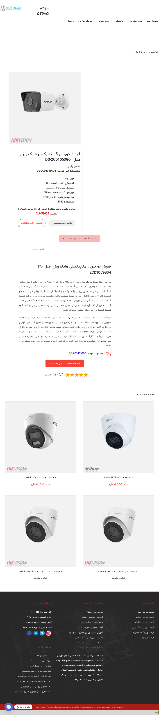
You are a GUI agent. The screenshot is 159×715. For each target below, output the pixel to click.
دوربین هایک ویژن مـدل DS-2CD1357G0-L (40, 477)
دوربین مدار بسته (95, 612)
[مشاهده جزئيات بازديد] (157, 712)
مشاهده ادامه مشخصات (62, 223)
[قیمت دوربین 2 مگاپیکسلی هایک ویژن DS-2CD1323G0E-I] (118, 531)
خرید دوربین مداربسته (75, 318)
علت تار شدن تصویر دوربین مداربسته (35, 676)
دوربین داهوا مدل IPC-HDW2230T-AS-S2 (118, 477)
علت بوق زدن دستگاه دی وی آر (38, 665)
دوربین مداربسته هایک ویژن (95, 282)
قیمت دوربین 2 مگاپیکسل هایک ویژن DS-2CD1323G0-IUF (40, 571)
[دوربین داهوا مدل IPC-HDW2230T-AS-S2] (118, 437)
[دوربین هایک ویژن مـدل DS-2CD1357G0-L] (40, 437)
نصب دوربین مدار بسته (92, 617)
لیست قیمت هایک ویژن (38, 300)
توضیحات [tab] (38, 249)
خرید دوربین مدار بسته (92, 622)
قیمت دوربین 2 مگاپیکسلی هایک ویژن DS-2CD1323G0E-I (118, 571)
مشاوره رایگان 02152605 (31, 223)
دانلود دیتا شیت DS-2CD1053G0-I (87, 353)
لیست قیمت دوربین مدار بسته (79, 238)
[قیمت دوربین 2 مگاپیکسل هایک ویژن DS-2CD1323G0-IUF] (40, 531)
